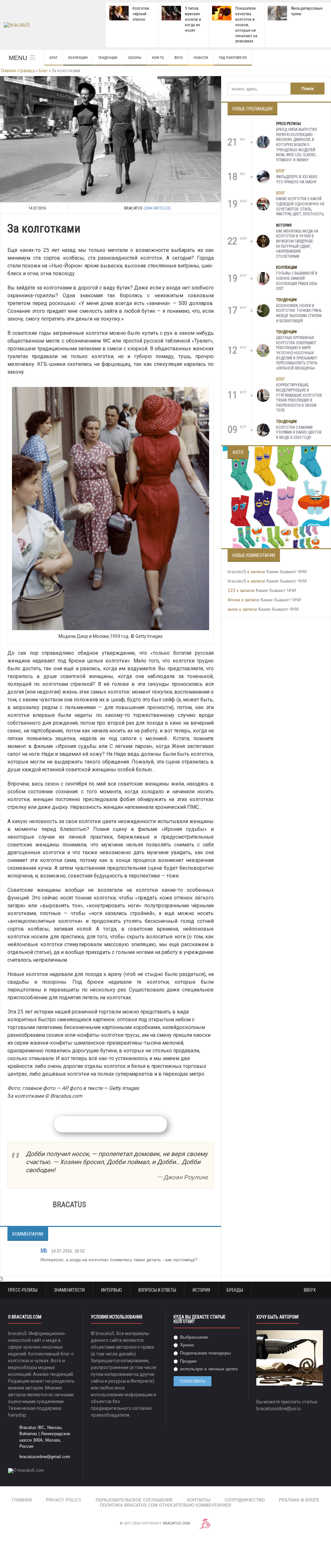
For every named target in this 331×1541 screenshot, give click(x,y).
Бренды (235, 1290)
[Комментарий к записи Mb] (206, 1271)
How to (158, 58)
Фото (179, 58)
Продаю (188, 1361)
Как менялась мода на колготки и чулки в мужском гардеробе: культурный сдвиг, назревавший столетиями (297, 244)
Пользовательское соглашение (134, 1500)
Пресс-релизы (288, 123)
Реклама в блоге (299, 1500)
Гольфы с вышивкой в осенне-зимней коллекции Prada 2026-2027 (297, 281)
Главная (22, 1500)
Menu (18, 57)
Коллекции (78, 58)
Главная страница (18, 70)
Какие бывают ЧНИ (286, 571)
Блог (53, 58)
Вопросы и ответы (157, 1290)
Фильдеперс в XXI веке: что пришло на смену (297, 179)
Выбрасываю (193, 1337)
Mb (43, 1250)
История (284, 225)
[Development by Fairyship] (205, 1523)
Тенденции (107, 58)
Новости (201, 58)
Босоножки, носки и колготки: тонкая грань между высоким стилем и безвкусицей (299, 313)
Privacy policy (63, 1500)
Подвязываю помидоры (205, 1353)
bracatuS (237, 571)
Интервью (111, 1290)
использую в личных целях (208, 1368)
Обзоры (134, 58)
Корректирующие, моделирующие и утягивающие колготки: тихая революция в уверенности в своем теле (299, 398)
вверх (310, 1290)
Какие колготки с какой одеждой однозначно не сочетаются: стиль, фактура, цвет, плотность (300, 206)
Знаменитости (69, 1290)
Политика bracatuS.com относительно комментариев (165, 1505)
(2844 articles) (157, 208)
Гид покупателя (233, 58)
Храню (186, 1345)
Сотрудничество (245, 1500)
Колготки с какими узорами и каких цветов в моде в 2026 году (299, 432)
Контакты (198, 1500)
